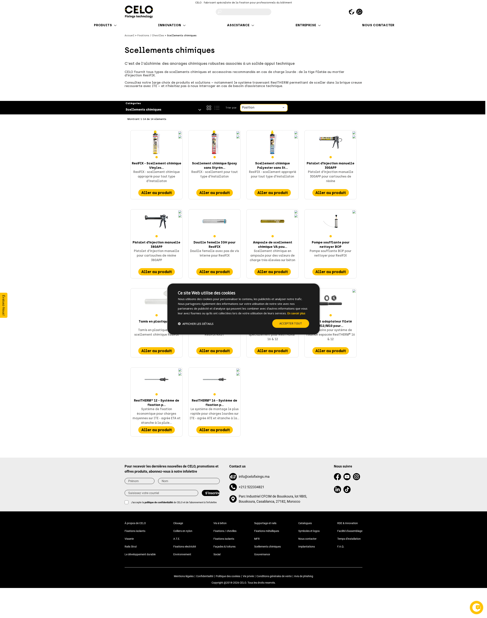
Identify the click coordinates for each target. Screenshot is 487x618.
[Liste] (217, 108)
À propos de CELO (135, 523)
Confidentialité (204, 576)
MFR (257, 538)
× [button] (313, 288)
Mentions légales (184, 576)
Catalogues (305, 523)
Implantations (306, 546)
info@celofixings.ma (254, 477)
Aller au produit (156, 192)
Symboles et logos (309, 530)
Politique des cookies (228, 576)
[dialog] (243, 309)
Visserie (129, 538)
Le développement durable (140, 554)
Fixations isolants (135, 530)
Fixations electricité (184, 546)
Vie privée (248, 576)
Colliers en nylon (182, 530)
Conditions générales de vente (274, 576)
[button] (195, 324)
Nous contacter (307, 538)
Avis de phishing (303, 576)
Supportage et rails (265, 523)
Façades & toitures (224, 546)
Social (216, 554)
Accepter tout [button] (290, 323)
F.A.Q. (340, 546)
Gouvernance (262, 554)
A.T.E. (176, 538)
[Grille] (208, 107)
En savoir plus (296, 313)
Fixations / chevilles (224, 530)
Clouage (178, 523)
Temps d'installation (349, 538)
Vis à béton (220, 523)
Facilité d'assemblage (349, 530)
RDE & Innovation (347, 523)
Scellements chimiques (267, 546)
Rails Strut (131, 546)
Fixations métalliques (266, 530)
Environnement (182, 554)
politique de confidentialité (159, 502)
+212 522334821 (251, 487)
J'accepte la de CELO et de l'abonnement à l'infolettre (174, 502)
